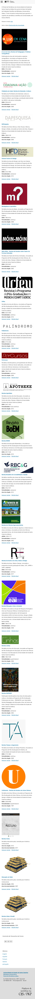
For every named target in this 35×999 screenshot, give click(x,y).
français (5, 959)
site (12, 21)
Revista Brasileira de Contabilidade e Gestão (14, 474)
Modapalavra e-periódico (9, 206)
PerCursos (5, 360)
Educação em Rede (7, 877)
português (5, 964)
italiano (5, 961)
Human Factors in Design (9, 158)
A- (11, 941)
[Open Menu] (1, 1)
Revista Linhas (6, 645)
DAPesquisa (5, 124)
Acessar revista (6, 76)
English (5, 954)
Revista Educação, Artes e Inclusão (12, 606)
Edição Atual (15, 76)
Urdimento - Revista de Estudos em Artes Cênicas (16, 790)
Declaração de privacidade (16, 25)
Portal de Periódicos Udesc (11, 976)
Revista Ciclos (6, 839)
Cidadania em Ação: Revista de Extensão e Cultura (16, 91)
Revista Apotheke (7, 393)
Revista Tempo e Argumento (10, 745)
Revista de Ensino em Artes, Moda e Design (14, 560)
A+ (5, 941)
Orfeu (3, 301)
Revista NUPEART (7, 693)
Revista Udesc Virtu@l (8, 916)
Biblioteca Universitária (10, 974)
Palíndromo (5, 330)
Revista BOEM (6, 441)
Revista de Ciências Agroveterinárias (12, 525)
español (5, 956)
